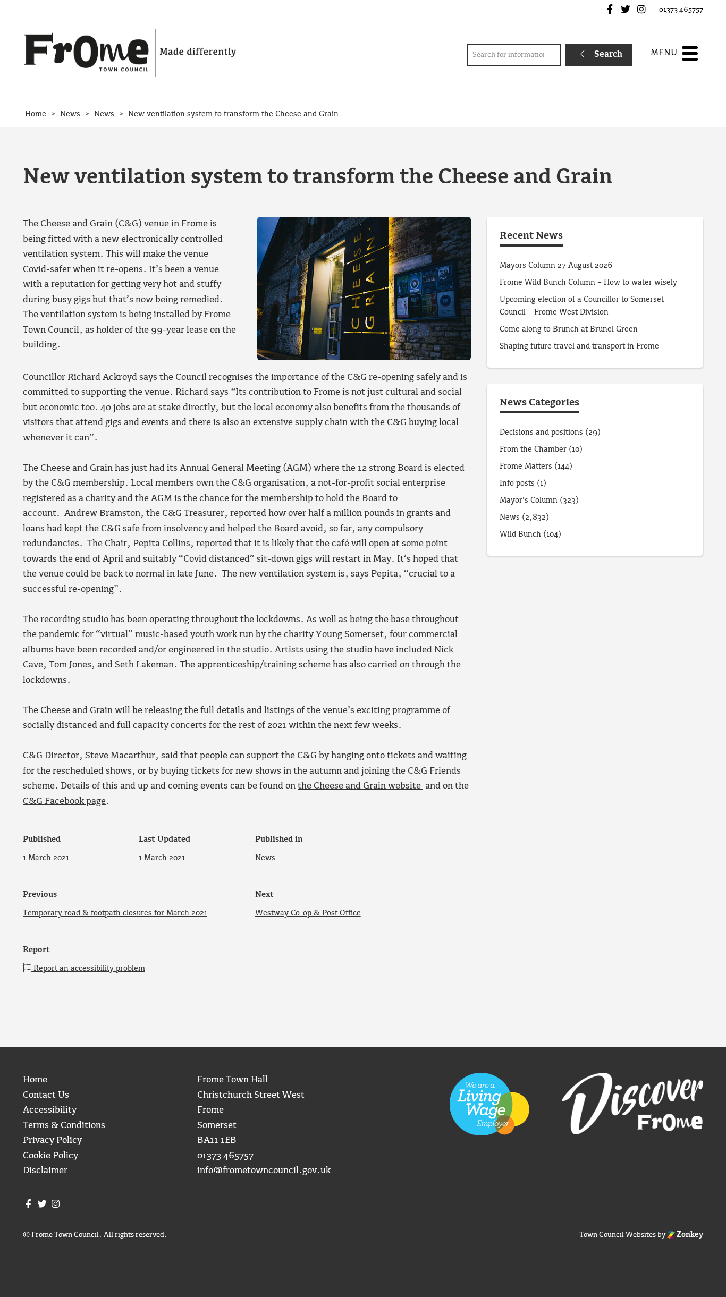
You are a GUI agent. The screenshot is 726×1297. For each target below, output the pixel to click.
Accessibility (50, 1110)
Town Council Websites (617, 1235)
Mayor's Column (529, 500)
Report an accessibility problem (88, 968)
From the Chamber (533, 449)
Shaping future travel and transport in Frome (579, 346)
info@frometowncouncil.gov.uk (264, 1171)
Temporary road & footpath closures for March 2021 (115, 913)
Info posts (517, 483)
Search (607, 54)
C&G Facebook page (64, 801)
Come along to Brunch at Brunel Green (570, 329)
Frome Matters (526, 466)
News (265, 858)
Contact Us (46, 1095)
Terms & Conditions (64, 1126)
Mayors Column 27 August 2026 (556, 265)
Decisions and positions (541, 432)
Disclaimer (45, 1171)
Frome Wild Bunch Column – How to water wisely (588, 282)
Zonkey (689, 1235)
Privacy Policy (52, 1140)
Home (35, 1080)
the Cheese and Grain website (360, 786)
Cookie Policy (50, 1156)
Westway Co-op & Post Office (308, 913)
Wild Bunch (520, 534)
